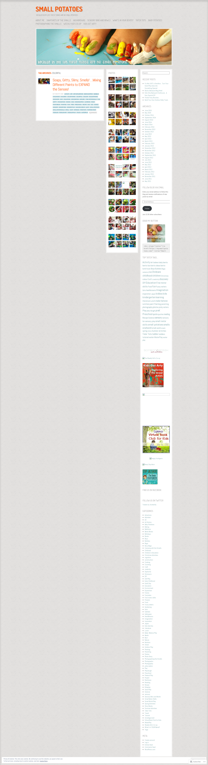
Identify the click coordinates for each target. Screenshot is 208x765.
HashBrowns (79, 20)
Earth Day (148, 583)
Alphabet (148, 517)
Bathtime (148, 529)
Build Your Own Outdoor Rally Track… (157, 100)
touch (79, 112)
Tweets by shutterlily (149, 505)
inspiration (147, 294)
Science (151, 317)
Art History (148, 522)
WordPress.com (150, 749)
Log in (147, 742)
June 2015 (148, 110)
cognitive (148, 557)
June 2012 (148, 162)
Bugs (163, 268)
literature (146, 301)
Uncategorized (149, 718)
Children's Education (151, 553)
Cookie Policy (44, 761)
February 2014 (149, 127)
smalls (167, 324)
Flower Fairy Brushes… (152, 97)
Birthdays (148, 534)
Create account (150, 740)
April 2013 (148, 139)
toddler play (72, 112)
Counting (148, 564)
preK (72, 104)
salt (89, 104)
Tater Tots (141, 20)
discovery (56, 99)
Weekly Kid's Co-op (151, 725)
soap (71, 110)
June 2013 (148, 134)
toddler (55, 112)
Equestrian (148, 590)
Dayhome (148, 572)
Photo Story (148, 656)
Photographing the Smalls (48, 23)
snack (163, 328)
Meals (147, 635)
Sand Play (148, 689)
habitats (147, 612)
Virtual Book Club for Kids (153, 720)
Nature (147, 640)
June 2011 (148, 179)
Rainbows (148, 680)
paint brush (56, 104)
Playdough (148, 671)
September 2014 (150, 117)
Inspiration (148, 621)
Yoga (146, 730)
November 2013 (150, 129)
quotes (161, 314)
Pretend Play (149, 675)
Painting (63, 104)
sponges (76, 110)
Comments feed (150, 747)
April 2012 (148, 167)
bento (165, 262)
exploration (75, 99)
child (150, 272)
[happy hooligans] (156, 458)
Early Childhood (150, 581)
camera (145, 272)
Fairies (147, 593)
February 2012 (149, 172)
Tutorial (147, 715)
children (63, 96)
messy (93, 102)
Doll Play (147, 579)
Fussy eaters (161, 286)
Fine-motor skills (91, 99)
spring (145, 331)
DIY (144, 282)
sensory (55, 107)
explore (82, 99)
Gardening (148, 607)
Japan (153, 294)
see (92, 104)
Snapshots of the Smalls (59, 20)
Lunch (152, 301)
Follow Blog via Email (153, 187)
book (148, 268)
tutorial (146, 337)
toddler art (63, 112)
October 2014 (149, 115)
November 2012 (150, 150)
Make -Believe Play (151, 633)
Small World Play (150, 701)
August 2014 (149, 120)
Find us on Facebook (152, 490)
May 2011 (148, 181)
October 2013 (149, 132)
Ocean (147, 645)
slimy (87, 107)
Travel (147, 713)
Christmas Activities (151, 555)
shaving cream (80, 107)
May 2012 (148, 165)
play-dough (151, 310)
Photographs (149, 661)
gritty (55, 102)
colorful (79, 96)
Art (71, 94)
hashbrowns (151, 290)
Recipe (85, 104)
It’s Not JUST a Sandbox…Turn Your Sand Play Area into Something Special (156, 85)
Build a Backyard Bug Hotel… (154, 91)
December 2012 (150, 148)
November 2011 (150, 176)
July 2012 (148, 160)
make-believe (162, 300)
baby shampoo (88, 94)
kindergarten (79, 102)
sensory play (71, 107)
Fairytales (148, 595)
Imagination (61, 102)
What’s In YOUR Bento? (123, 20)
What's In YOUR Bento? (152, 727)
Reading (147, 682)
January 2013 (149, 146)
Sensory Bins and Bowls (98, 20)
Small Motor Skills (151, 699)
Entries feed (149, 745)
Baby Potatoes (155, 20)
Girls (144, 290)
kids (72, 102)
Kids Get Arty (90, 23)
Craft (150, 279)
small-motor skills (59, 110)
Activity (67, 94)
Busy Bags (148, 546)
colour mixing (93, 96)
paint (152, 304)
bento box (146, 265)
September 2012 (150, 155)
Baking (147, 527)
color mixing (71, 96)
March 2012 (148, 169)
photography (148, 307)
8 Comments (93, 112)
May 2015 (148, 113)
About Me (40, 20)
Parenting (148, 652)
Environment (149, 588)
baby (161, 262)
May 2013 (148, 136)
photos (156, 307)
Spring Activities (150, 704)
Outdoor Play (149, 647)
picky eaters (164, 307)
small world (156, 328)
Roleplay (147, 687)
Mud (146, 638)
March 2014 (148, 124)
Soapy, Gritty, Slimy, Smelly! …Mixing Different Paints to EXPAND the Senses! (77, 85)
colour (85, 96)
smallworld (147, 328)
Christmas (165, 276)
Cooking (147, 562)
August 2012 (149, 158)
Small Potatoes (59, 9)
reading (167, 314)
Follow (147, 208)
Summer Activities (159, 331)
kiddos (68, 102)
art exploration (78, 94)
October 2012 (149, 153)
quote (155, 314)
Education (67, 99)
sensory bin (62, 107)
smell (67, 110)
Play (69, 104)
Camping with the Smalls (153, 548)
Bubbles (96, 94)
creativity (155, 279)
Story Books (149, 706)
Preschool (78, 104)
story (150, 331)
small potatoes (94, 107)
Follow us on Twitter (153, 500)
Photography (149, 663)
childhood (56, 96)
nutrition (146, 304)
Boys (153, 268)
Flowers (147, 600)
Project (147, 678)
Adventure (148, 515)
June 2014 (148, 122)
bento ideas (155, 265)
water (151, 337)
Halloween (148, 614)
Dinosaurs (148, 574)
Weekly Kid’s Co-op (72, 23)
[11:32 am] (44, 81)
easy (61, 99)
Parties (147, 654)
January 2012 (149, 174)
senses (96, 104)
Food (150, 286)
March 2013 (148, 141)
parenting (165, 304)
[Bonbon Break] (156, 352)
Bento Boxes (149, 531)
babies (156, 262)
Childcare (156, 271)
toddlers (161, 334)
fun (99, 99)
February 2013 (149, 143)
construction (149, 560)
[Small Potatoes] (104, 47)
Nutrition (147, 642)
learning (87, 102)
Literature (148, 628)
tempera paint (91, 110)
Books (147, 536)
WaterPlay (84, 112)
